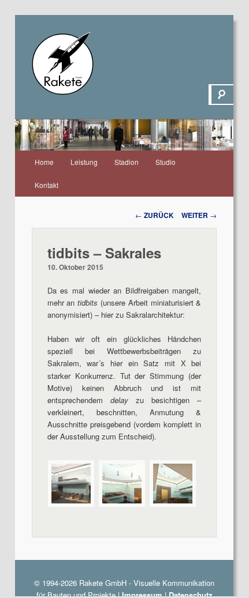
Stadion (126, 162)
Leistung (84, 162)
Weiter (199, 215)
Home (44, 162)
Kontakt (46, 185)
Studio (165, 162)
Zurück (154, 215)
